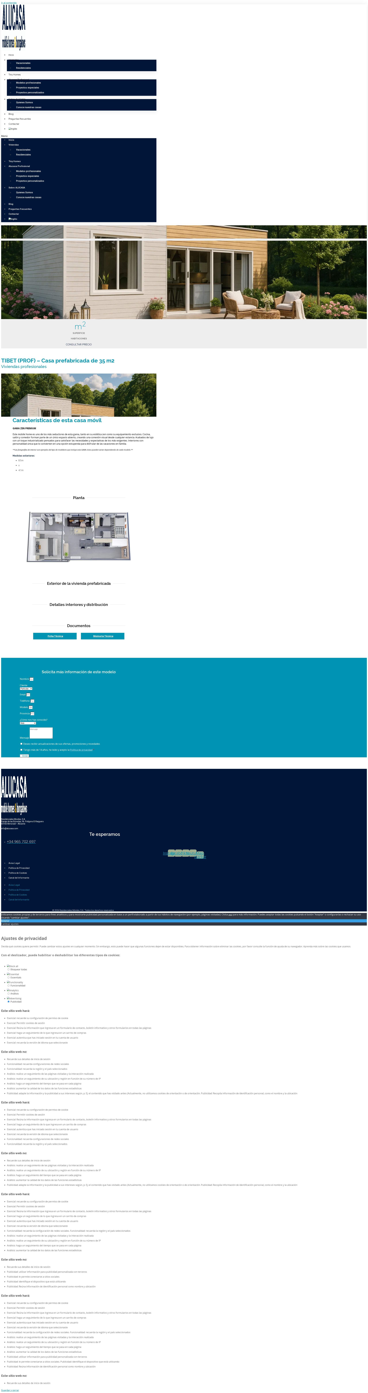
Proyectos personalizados (30, 92)
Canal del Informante (19, 878)
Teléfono (25, 700)
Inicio (11, 55)
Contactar (14, 124)
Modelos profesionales (28, 82)
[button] (78, 136)
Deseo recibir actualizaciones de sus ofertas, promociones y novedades (61, 743)
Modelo (24, 707)
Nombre (24, 679)
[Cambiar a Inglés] (13, 129)
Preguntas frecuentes (20, 119)
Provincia (25, 713)
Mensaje (25, 737)
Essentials (15, 977)
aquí (230, 914)
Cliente (23, 685)
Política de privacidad (81, 749)
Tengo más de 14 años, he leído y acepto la (58, 749)
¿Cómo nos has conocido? (33, 719)
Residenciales (23, 68)
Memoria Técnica (103, 636)
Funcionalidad (17, 985)
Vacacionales (23, 63)
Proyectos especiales (27, 87)
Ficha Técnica (55, 636)
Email (23, 694)
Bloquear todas (18, 969)
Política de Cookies (18, 873)
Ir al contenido (9, 2)
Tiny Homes (15, 74)
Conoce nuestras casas (28, 107)
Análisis (14, 993)
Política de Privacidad (19, 868)
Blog (11, 114)
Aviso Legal (14, 863)
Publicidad (15, 1001)
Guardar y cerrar (10, 1390)
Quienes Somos (24, 102)
